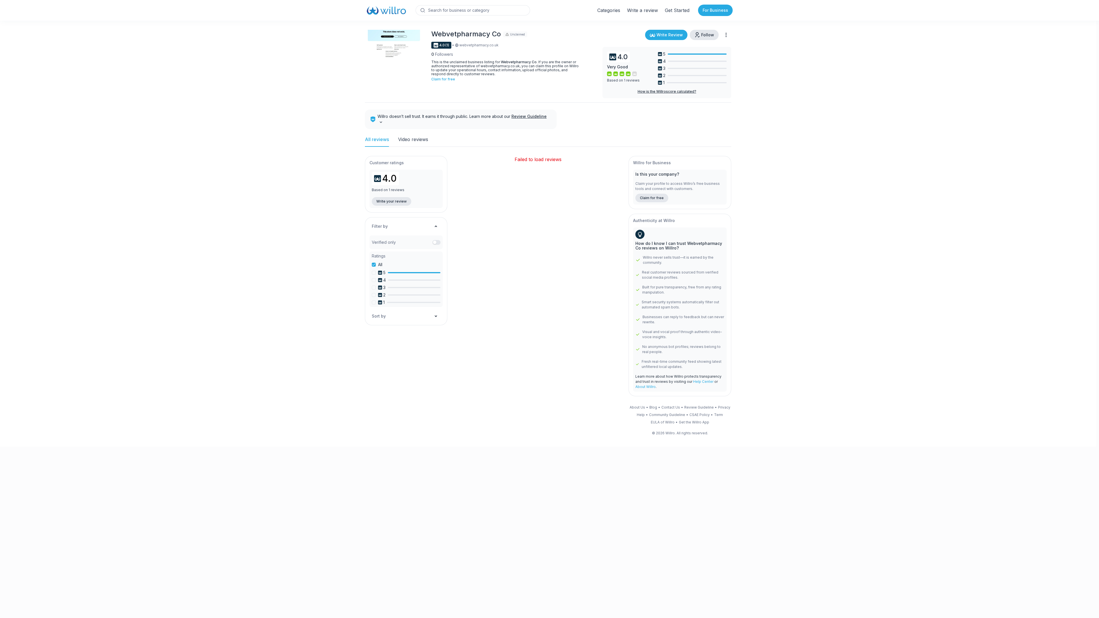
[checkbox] (374, 265)
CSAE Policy (699, 415)
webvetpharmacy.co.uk (479, 45)
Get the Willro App (694, 422)
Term (718, 415)
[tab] (377, 141)
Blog (653, 407)
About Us (637, 407)
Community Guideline (667, 415)
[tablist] (548, 141)
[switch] (436, 242)
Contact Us (670, 407)
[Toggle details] (381, 121)
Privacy (724, 407)
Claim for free (443, 79)
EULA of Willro (663, 422)
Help (641, 415)
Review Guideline (529, 116)
